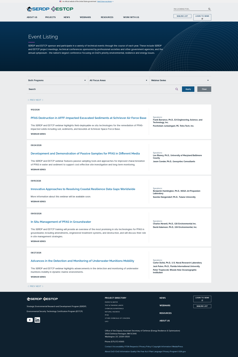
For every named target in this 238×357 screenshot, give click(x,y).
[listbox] (57, 80)
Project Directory (115, 298)
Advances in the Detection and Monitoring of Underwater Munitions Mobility (82, 260)
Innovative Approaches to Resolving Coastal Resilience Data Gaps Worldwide (83, 189)
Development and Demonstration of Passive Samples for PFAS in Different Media (85, 153)
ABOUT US (165, 321)
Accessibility (118, 346)
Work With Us (131, 17)
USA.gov (182, 351)
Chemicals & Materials (114, 309)
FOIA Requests (131, 346)
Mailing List (182, 16)
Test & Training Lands (114, 305)
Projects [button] (50, 17)
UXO (106, 321)
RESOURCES (166, 313)
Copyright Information (161, 346)
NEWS (163, 298)
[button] (85, 80)
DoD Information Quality (126, 351)
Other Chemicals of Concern (117, 318)
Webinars (85, 17)
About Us (32, 17)
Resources (107, 17)
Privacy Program (170, 351)
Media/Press (177, 346)
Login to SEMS (202, 16)
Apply (188, 89)
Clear (204, 89)
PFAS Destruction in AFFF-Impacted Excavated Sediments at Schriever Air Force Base (88, 117)
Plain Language (155, 351)
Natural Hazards (112, 312)
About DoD (110, 351)
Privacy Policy (145, 346)
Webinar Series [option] (158, 80)
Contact (108, 346)
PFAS (107, 315)
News (67, 17)
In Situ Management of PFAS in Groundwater (61, 221)
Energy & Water (111, 302)
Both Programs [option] (36, 80)
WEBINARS (165, 305)
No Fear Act (143, 351)
